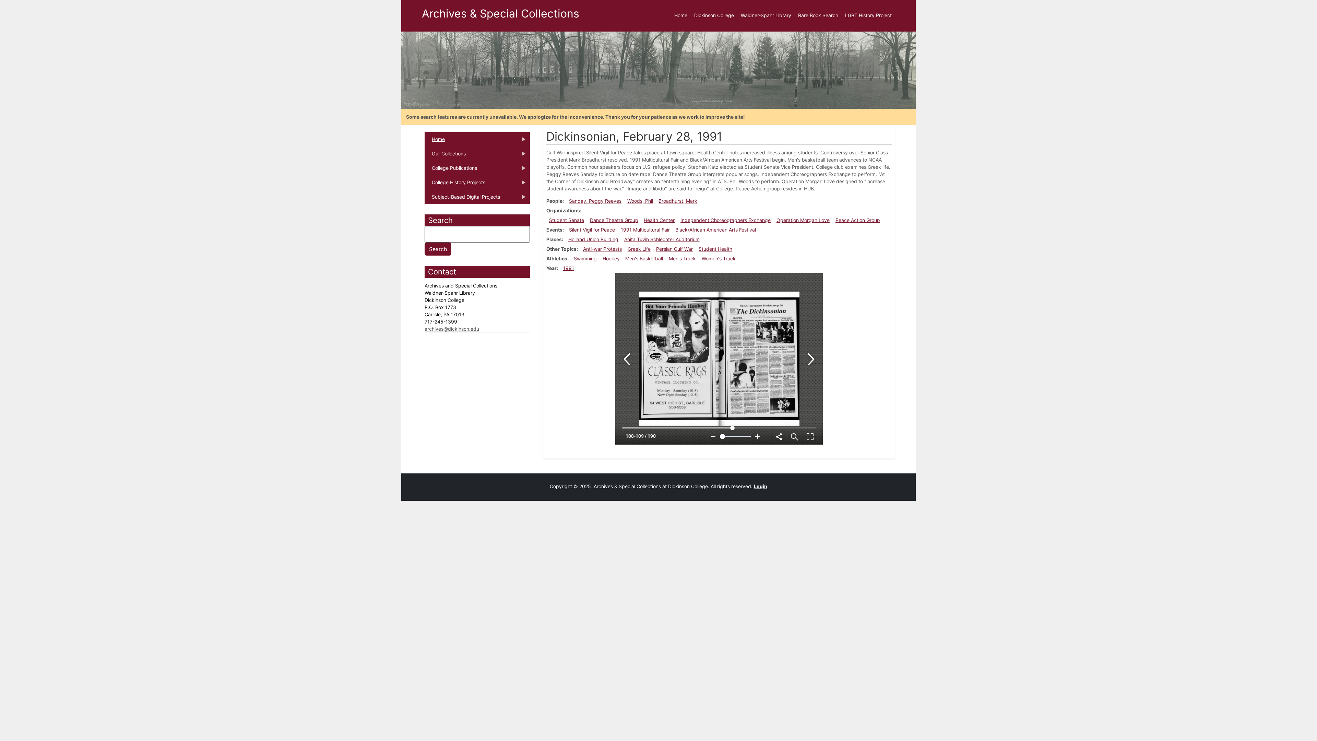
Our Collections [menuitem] (445, 156)
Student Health (715, 249)
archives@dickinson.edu (452, 329)
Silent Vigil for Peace (592, 230)
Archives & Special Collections (500, 13)
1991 (568, 268)
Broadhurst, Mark (677, 201)
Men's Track (682, 258)
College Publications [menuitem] (451, 170)
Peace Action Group (857, 220)
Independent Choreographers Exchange (725, 220)
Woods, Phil (640, 201)
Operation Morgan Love (803, 220)
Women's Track (719, 258)
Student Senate (566, 220)
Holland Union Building (593, 239)
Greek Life (639, 249)
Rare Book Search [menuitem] (818, 15)
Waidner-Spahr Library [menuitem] (766, 15)
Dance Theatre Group (614, 220)
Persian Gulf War (674, 249)
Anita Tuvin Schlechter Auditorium (662, 239)
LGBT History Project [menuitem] (868, 15)
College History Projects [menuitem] (455, 184)
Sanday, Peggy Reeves (595, 201)
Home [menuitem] (680, 15)
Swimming (585, 258)
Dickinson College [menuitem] (714, 15)
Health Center (659, 220)
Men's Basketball (644, 258)
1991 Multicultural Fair (645, 230)
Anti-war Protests (602, 249)
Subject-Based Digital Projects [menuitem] (462, 199)
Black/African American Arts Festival (715, 230)
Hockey (611, 258)
